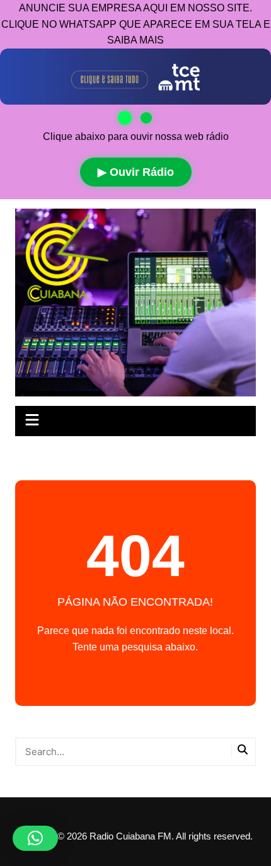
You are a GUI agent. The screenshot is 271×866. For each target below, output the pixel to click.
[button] (35, 838)
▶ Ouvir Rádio (136, 172)
